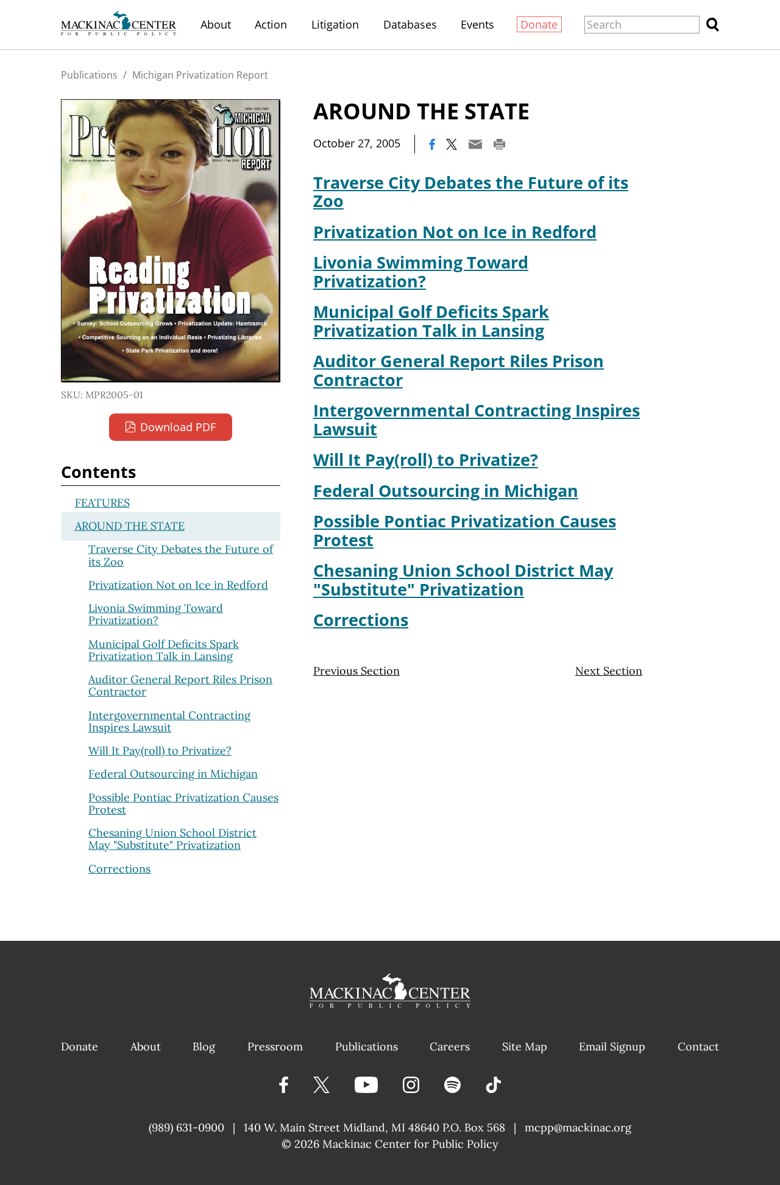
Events (477, 24)
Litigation (335, 24)
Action (271, 24)
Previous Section (356, 671)
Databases (410, 24)
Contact (698, 1046)
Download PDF (178, 427)
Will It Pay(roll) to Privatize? (425, 459)
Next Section (608, 671)
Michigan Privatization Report (200, 75)
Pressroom (275, 1046)
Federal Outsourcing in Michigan (445, 490)
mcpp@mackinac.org (578, 1127)
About (215, 24)
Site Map (524, 1046)
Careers (450, 1046)
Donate (539, 24)
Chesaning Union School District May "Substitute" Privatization (463, 579)
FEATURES (102, 503)
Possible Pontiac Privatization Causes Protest (464, 530)
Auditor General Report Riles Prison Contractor (458, 370)
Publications (89, 75)
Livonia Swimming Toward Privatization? (420, 271)
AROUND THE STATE (130, 526)
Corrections (360, 619)
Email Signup (612, 1046)
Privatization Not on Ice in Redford (455, 231)
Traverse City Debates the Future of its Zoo (470, 191)
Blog (204, 1046)
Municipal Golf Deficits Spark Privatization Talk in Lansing (431, 320)
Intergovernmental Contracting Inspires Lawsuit (476, 419)
